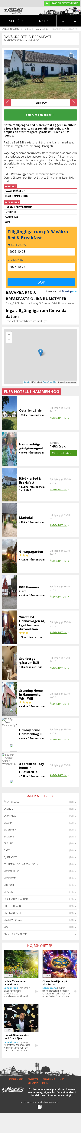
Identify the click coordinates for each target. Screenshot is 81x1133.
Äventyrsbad (11, 801)
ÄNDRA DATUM (58, 418)
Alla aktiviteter (17, 934)
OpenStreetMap (50, 382)
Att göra (16, 21)
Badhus (8, 808)
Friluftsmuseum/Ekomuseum (21, 864)
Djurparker (11, 857)
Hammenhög (41, 28)
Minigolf (9, 885)
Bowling (9, 836)
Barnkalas (10, 815)
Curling (9, 843)
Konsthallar (11, 871)
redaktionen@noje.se (49, 1102)
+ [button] (9, 334)
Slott (7, 926)
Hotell (27, 28)
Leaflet (27, 382)
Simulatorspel (12, 913)
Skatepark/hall (13, 919)
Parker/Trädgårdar (16, 899)
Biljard (8, 822)
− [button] (9, 339)
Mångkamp (10, 878)
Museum (9, 892)
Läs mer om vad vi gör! (60, 1095)
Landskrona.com (11, 28)
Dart (7, 850)
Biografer (10, 829)
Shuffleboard (12, 906)
